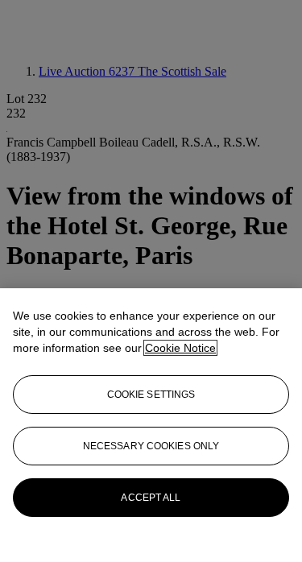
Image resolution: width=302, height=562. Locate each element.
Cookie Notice (180, 347)
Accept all (150, 497)
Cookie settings (151, 394)
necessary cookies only (151, 446)
